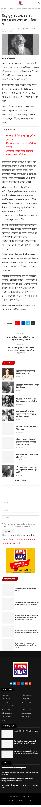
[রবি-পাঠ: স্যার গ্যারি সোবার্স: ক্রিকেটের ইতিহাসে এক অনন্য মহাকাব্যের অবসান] (8, 443)
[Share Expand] (33, 323)
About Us (21, 800)
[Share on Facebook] (23, 323)
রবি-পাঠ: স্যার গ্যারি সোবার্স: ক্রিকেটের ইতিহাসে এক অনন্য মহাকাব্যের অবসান (26, 442)
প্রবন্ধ (11, 9)
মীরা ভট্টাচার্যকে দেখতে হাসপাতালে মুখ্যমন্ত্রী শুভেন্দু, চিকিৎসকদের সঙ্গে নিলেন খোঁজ (27, 603)
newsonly (11, 29)
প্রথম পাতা (3, 9)
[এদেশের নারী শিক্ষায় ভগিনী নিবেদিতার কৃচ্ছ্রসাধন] (8, 374)
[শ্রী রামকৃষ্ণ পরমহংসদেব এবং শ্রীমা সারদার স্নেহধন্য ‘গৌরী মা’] (8, 401)
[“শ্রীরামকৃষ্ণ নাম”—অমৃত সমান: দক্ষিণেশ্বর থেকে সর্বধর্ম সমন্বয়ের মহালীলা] (8, 471)
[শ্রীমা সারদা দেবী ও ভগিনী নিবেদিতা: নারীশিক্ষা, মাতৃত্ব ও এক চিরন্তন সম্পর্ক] (8, 415)
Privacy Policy (26, 702)
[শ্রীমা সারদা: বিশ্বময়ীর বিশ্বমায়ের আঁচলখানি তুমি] (8, 457)
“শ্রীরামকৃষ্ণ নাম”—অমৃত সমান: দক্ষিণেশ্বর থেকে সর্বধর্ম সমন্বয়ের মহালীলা (27, 470)
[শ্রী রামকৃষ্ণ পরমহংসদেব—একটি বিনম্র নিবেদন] (8, 387)
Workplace (25, 698)
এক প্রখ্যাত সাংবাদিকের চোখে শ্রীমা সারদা (26, 428)
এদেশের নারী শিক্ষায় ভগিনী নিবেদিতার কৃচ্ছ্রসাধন (25, 372)
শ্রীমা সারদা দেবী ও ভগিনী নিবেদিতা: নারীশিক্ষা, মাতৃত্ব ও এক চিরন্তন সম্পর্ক (26, 414)
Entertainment (26, 713)
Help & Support (6, 713)
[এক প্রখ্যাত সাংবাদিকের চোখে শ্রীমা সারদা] (8, 429)
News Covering (6, 716)
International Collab (8, 706)
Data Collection (6, 698)
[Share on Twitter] (28, 323)
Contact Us (5, 695)
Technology (25, 716)
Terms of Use (5, 709)
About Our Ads (26, 709)
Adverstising (5, 702)
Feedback (24, 706)
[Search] (39, 3)
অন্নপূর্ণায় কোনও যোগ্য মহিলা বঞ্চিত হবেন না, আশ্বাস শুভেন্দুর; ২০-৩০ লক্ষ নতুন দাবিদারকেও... (27, 752)
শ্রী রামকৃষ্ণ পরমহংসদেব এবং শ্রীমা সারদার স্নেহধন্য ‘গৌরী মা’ (19, 152)
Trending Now (6, 720)
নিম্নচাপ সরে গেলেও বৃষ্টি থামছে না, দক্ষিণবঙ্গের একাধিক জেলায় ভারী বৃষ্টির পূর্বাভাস (25, 645)
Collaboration (26, 695)
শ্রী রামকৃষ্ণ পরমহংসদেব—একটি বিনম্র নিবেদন (27, 386)
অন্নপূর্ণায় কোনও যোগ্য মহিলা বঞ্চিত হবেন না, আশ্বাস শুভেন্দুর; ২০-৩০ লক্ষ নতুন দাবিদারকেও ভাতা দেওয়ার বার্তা (26, 617)
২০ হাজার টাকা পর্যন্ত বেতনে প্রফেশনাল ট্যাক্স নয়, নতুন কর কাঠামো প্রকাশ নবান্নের (26, 631)
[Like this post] (18, 323)
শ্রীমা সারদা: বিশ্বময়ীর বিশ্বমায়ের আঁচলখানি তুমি (27, 456)
